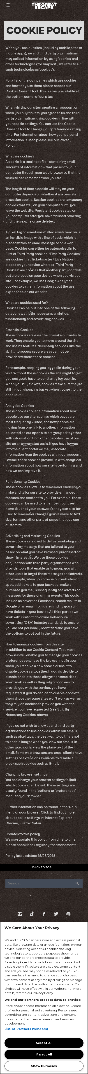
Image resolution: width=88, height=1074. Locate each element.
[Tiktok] (31, 914)
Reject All (44, 1054)
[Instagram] (19, 914)
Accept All (44, 1043)
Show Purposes (44, 1066)
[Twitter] (56, 914)
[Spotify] (68, 914)
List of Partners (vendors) (26, 1029)
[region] (44, 998)
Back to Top (42, 867)
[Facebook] (44, 914)
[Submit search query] (77, 883)
